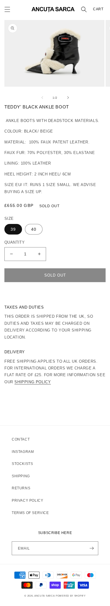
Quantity (14, 242)
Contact (21, 439)
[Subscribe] (91, 548)
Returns (21, 488)
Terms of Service (30, 513)
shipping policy (32, 382)
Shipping (21, 476)
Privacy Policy (27, 500)
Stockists (22, 464)
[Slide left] (42, 97)
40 (33, 229)
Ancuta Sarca (44, 595)
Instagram (23, 452)
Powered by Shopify (71, 595)
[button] (7, 9)
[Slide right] (68, 97)
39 (13, 229)
